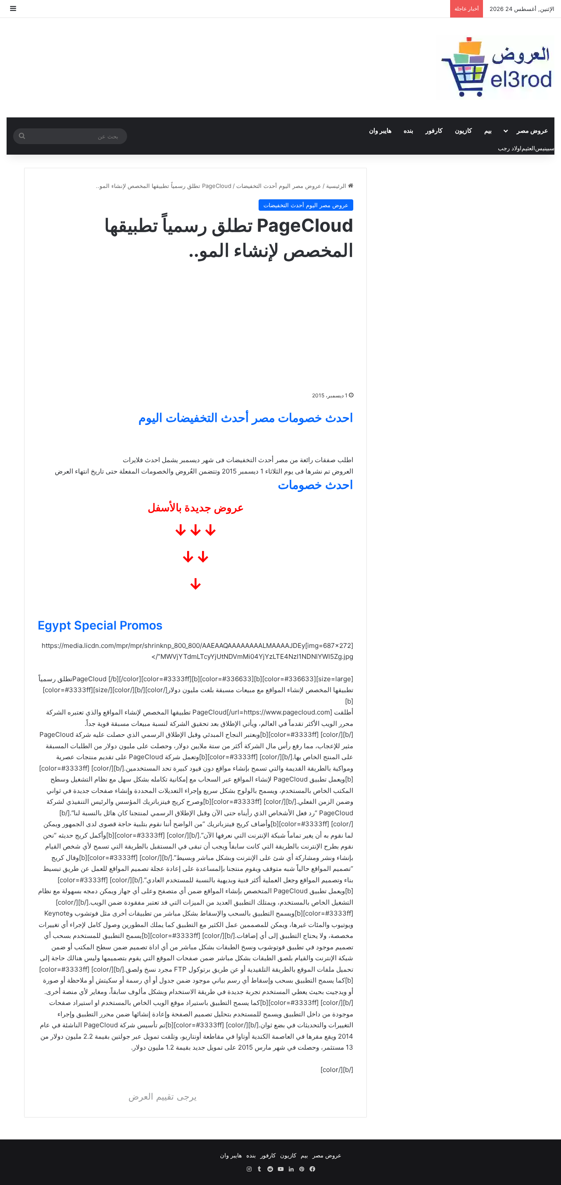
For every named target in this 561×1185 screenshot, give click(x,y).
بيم (488, 130)
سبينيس (544, 148)
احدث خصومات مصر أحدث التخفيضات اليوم (245, 417)
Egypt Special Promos (100, 625)
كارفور (434, 130)
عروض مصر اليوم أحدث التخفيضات (278, 185)
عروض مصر (532, 130)
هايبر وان (380, 130)
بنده (408, 130)
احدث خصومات (315, 485)
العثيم (528, 148)
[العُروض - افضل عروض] (495, 67)
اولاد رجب (510, 148)
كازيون (463, 130)
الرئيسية (337, 185)
